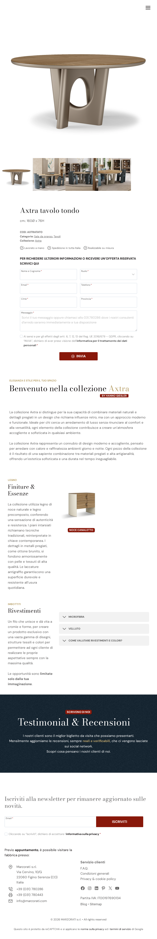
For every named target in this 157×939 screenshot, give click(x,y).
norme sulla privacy (92, 929)
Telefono (86, 284)
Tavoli (57, 236)
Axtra (38, 240)
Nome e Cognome (31, 271)
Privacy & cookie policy (98, 879)
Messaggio (27, 312)
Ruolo (85, 271)
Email (25, 284)
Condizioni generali (94, 873)
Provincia (86, 298)
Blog (83, 904)
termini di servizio (120, 929)
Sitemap (96, 904)
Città (24, 298)
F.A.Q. (84, 868)
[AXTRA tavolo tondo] (78, 78)
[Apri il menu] (147, 7)
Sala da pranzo (43, 236)
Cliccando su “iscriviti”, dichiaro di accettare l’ (55, 834)
